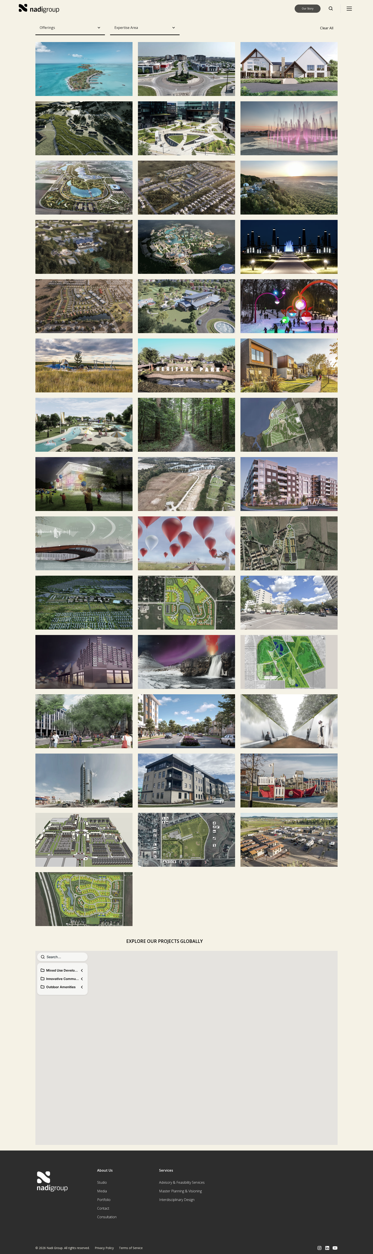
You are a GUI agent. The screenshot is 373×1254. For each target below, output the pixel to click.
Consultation (107, 1217)
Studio (102, 1182)
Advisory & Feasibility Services (182, 1182)
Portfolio (104, 1199)
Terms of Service (131, 1248)
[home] (40, 9)
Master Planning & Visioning (180, 1191)
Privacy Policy (104, 1248)
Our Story (307, 8)
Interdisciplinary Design (176, 1199)
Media (102, 1191)
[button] (349, 8)
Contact (103, 1208)
